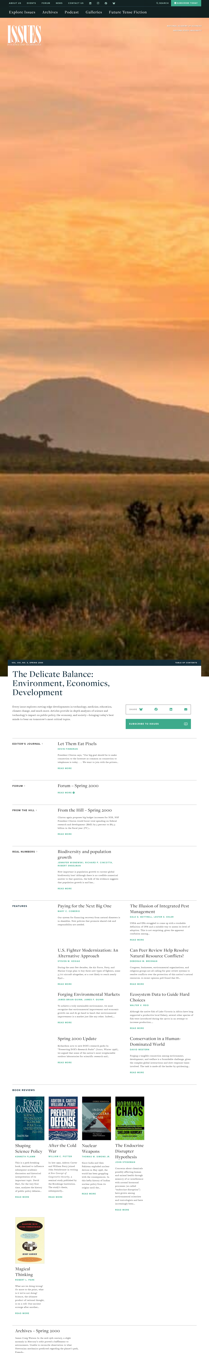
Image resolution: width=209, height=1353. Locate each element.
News (59, 3)
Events (31, 3)
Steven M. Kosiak (69, 961)
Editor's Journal (27, 744)
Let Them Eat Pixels (77, 743)
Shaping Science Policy (29, 1148)
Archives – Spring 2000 (37, 1331)
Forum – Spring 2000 (78, 785)
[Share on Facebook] (156, 709)
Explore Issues (22, 12)
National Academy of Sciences (184, 26)
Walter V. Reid (139, 1005)
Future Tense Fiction (128, 12)
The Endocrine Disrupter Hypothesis (129, 1151)
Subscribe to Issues (144, 723)
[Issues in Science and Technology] (24, 35)
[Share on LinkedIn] (170, 709)
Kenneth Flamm (25, 1156)
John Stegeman (125, 1162)
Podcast (72, 12)
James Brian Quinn (70, 999)
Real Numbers (24, 852)
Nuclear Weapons (91, 1148)
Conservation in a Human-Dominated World (155, 1041)
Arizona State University (187, 30)
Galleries (94, 12)
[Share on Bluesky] (141, 709)
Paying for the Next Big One (85, 906)
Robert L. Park (25, 1279)
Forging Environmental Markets (89, 994)
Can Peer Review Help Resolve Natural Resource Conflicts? (159, 953)
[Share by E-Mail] (185, 709)
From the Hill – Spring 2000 (85, 810)
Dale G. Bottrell (141, 916)
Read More (65, 768)
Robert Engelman (69, 865)
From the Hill (24, 810)
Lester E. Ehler (164, 916)
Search (163, 3)
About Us (15, 3)
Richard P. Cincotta (98, 862)
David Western (139, 1049)
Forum (46, 3)
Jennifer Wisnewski (70, 862)
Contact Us (76, 3)
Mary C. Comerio (69, 911)
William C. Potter (60, 1156)
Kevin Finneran (68, 749)
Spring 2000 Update (77, 1038)
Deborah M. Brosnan (144, 961)
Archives (50, 12)
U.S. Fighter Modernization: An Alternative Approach (88, 953)
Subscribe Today (187, 3)
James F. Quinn (94, 999)
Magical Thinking (24, 1271)
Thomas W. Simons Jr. (96, 1156)
